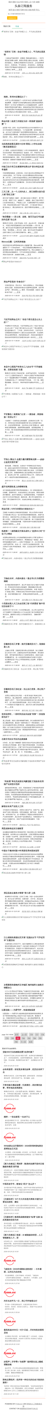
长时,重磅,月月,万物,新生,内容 (32, 600)
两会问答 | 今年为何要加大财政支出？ (18, 508)
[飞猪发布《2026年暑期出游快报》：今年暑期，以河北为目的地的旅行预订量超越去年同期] (10, 1260)
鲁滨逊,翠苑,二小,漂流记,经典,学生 (31, 163)
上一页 (24, 1034)
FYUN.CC (18, 1404)
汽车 (34, 2)
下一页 (23, 1041)
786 (16, 1041)
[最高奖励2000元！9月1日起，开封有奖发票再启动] (10, 1321)
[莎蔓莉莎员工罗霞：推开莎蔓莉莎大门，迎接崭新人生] (23, 623)
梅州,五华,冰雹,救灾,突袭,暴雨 (32, 1006)
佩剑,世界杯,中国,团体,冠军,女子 (31, 869)
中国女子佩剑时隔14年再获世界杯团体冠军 (20, 850)
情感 (26, 2)
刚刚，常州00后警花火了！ (16, 96)
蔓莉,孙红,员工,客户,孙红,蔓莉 (32, 710)
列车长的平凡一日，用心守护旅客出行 (20, 1300)
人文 (30, 2)
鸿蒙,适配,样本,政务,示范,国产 (32, 802)
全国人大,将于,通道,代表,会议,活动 (31, 620)
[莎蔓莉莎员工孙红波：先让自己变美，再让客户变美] (23, 668)
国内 (10, 2)
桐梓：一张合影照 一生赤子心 (17, 1116)
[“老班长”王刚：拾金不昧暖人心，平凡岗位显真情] (21, 31)
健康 (38, 2)
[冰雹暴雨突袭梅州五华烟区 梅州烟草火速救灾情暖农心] (23, 965)
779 (6, 1038)
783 (28, 1038)
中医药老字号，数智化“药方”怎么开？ (19, 1183)
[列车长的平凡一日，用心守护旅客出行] (10, 1292)
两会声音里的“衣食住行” (14, 281)
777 (36, 1034)
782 (23, 1038)
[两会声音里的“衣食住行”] (12, 261)
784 (34, 1038)
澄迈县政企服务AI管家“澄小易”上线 (19, 892)
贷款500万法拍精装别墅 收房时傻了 (18, 1051)
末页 (30, 1041)
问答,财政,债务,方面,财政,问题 (30, 527)
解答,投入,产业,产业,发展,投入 (30, 825)
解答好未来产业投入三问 (12, 806)
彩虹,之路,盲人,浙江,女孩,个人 (30, 213)
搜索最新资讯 (12, 18)
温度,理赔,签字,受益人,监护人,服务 (31, 1026)
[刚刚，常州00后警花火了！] (13, 76)
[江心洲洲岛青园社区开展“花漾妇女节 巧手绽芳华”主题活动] (23, 918)
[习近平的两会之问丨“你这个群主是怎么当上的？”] (21, 299)
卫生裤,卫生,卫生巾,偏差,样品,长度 (31, 188)
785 (40, 1038)
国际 (14, 2)
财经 (18, 9)
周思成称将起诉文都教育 (12, 828)
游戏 (30, 9)
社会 (18, 2)
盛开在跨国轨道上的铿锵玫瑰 (14, 486)
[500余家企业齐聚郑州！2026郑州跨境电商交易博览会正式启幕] (10, 1137)
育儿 (38, 9)
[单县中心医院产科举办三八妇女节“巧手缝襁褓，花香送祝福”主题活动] (23, 347)
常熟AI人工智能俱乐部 (32, 1405)
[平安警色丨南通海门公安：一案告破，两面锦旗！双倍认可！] (23, 395)
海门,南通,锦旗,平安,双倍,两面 (32, 435)
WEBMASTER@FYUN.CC (29, 1408)
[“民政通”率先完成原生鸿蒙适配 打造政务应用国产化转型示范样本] (23, 762)
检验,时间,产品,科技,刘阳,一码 (30, 258)
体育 (10, 9)
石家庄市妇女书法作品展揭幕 (14, 739)
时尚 (22, 2)
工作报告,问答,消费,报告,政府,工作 (31, 140)
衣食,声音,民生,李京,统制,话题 (32, 295)
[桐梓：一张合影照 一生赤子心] (10, 1108)
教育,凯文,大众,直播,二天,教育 (30, 847)
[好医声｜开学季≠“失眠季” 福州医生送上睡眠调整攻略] (10, 1353)
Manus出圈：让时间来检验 (14, 241)
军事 (22, 9)
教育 (34, 9)
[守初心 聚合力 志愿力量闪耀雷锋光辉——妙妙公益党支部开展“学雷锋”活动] (23, 440)
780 (12, 1038)
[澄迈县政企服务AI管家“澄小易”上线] (16, 872)
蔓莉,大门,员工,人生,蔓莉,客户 (32, 665)
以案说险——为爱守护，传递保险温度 (18, 1009)
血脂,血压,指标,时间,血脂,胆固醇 (31, 735)
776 (31, 1034)
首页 (16, 1034)
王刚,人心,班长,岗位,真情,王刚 (32, 73)
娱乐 (14, 9)
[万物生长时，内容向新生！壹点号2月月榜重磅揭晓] (22, 558)
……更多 (18, 69)
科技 (26, 9)
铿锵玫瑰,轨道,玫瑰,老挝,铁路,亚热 (31, 505)
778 (42, 1034)
